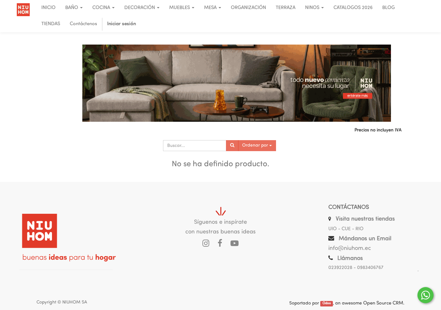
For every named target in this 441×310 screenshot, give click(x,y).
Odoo (327, 303)
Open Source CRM (383, 303)
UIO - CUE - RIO (346, 229)
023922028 (340, 267)
